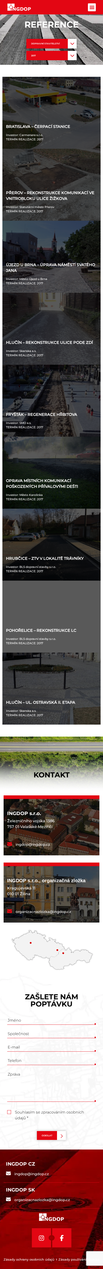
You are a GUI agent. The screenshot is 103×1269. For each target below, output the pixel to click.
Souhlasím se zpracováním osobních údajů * (49, 1112)
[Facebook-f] (61, 1237)
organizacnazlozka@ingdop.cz (43, 911)
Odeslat (47, 1135)
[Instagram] (41, 1237)
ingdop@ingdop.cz (33, 844)
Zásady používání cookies (78, 1259)
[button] (92, 7)
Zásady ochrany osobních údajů (29, 1259)
